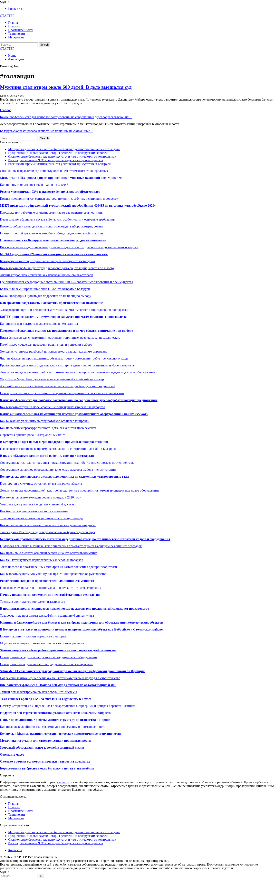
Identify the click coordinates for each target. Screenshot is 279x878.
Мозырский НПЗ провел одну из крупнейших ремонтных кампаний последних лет (61, 177)
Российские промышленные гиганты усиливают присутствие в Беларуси (59, 164)
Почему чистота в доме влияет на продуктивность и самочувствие (46, 664)
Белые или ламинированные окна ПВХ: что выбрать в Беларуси (45, 289)
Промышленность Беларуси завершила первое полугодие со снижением (53, 240)
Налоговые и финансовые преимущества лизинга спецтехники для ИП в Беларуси (58, 448)
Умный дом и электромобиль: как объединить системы (38, 692)
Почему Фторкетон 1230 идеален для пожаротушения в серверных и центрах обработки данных (67, 706)
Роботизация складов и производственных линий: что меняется (47, 580)
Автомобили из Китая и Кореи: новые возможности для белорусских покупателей (57, 386)
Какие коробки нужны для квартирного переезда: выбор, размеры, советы (52, 226)
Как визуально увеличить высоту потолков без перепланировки (44, 421)
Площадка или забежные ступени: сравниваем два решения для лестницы (51, 212)
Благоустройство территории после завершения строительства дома (47, 261)
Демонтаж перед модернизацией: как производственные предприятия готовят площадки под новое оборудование (79, 490)
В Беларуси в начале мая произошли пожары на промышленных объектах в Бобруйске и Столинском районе (81, 629)
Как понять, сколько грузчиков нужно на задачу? (34, 184)
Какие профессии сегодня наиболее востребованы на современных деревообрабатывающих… (66, 117)
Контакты (15, 8)
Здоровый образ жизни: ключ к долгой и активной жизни (42, 747)
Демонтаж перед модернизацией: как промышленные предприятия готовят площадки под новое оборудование (77, 372)
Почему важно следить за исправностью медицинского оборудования (48, 657)
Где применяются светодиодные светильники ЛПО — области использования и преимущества (66, 282)
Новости (14, 26)
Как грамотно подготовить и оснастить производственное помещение (51, 303)
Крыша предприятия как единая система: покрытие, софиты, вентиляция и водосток (59, 198)
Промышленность (20, 30)
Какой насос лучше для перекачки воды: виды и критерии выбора (46, 344)
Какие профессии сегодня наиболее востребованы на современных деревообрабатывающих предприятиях (78, 400)
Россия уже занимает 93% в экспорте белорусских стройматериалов (55, 160)
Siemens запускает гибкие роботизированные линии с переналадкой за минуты (58, 650)
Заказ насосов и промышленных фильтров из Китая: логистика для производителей (58, 567)
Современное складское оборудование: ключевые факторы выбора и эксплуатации (58, 469)
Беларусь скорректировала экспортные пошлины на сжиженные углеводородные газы (64, 476)
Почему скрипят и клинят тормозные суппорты (33, 636)
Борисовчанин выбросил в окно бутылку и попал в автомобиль (47, 768)
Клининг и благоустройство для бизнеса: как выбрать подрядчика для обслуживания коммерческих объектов (81, 622)
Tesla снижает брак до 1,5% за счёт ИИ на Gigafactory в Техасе (45, 699)
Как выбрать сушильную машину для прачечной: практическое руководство (53, 574)
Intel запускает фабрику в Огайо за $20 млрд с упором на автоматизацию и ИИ (58, 685)
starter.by (63, 782)
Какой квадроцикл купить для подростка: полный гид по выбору (45, 296)
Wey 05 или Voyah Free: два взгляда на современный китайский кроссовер (52, 379)
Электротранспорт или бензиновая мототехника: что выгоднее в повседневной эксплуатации (65, 309)
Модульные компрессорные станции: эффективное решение (42, 643)
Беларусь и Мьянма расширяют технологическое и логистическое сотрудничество (61, 733)
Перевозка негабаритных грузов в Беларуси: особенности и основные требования (57, 219)
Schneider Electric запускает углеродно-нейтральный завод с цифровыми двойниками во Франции (72, 671)
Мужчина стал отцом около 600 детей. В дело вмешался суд (66, 87)
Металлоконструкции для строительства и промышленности (45, 740)
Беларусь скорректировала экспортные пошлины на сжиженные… (46, 131)
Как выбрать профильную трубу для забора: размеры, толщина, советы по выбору (57, 268)
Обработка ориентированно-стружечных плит (32, 435)
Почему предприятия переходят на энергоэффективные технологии (50, 594)
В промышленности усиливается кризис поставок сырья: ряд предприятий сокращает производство (74, 608)
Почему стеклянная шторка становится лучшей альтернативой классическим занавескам (62, 393)
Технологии (16, 33)
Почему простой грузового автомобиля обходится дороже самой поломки (51, 233)
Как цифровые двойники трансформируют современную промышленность (52, 726)
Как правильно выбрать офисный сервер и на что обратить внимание (48, 553)
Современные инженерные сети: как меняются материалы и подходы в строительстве (60, 678)
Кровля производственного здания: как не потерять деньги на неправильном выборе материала (67, 365)
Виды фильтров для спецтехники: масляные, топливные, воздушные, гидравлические (60, 337)
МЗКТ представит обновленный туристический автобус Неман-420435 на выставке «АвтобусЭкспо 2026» (78, 205)
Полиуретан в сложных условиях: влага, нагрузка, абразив (41, 483)
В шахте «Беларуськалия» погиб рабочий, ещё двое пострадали (47, 455)
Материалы (16, 37)
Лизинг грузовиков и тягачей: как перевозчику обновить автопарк (46, 275)
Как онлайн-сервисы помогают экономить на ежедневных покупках (48, 525)
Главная (13, 22)
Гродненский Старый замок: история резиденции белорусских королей (58, 153)
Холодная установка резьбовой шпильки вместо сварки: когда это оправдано (53, 351)
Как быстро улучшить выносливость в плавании (34, 511)
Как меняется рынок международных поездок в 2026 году (40, 497)
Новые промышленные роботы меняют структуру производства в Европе (55, 719)
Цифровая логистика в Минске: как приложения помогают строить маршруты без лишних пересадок (71, 546)
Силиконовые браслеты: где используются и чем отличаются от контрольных (62, 156)
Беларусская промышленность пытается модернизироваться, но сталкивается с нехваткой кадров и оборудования (85, 539)
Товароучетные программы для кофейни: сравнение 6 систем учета (47, 615)
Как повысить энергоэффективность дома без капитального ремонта (48, 428)
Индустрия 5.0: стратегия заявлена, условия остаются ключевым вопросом (56, 712)
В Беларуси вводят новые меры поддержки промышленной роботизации (54, 441)
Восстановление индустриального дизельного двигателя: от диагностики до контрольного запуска (69, 247)
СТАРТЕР (7, 15)
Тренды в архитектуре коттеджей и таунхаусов (32, 601)
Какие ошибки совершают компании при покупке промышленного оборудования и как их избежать (74, 414)
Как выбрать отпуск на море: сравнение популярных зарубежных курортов (52, 407)
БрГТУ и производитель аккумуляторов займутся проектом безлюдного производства (63, 316)
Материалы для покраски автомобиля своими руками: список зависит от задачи (64, 149)
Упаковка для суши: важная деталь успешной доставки (38, 504)
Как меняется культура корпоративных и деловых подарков (41, 560)
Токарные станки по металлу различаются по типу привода (41, 518)
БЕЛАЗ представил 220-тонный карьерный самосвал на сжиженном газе (54, 254)
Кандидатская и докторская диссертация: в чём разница (39, 323)
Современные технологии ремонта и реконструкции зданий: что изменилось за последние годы (67, 462)
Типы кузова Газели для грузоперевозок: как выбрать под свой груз (47, 532)
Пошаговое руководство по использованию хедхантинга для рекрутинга (51, 587)
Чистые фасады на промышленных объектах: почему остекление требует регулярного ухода (64, 358)
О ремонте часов (12, 754)
